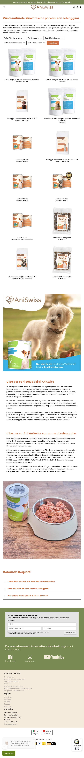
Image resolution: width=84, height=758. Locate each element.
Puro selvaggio (22, 198)
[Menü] (80, 739)
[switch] (77, 748)
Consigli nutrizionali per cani (14, 679)
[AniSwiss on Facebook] (10, 662)
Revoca (7, 704)
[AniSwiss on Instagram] (30, 662)
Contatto (7, 706)
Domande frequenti (11, 681)
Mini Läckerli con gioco (62, 237)
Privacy (7, 702)
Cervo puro (22, 237)
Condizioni (8, 697)
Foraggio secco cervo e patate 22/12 (22, 118)
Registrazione (70, 633)
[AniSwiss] (42, 7)
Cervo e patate (22, 159)
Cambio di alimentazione (14, 686)
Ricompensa (9, 677)
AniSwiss (41, 739)
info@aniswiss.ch (10, 724)
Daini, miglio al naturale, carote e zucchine (22, 79)
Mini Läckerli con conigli (62, 276)
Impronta (7, 699)
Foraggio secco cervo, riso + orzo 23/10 (62, 159)
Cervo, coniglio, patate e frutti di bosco (62, 79)
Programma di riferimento (14, 691)
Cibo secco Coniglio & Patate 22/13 (22, 276)
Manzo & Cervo (62, 198)
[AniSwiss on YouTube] (54, 658)
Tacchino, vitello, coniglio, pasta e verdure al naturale (62, 119)
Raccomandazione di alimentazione (18, 688)
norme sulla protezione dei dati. (40, 632)
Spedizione (8, 684)
